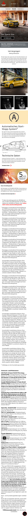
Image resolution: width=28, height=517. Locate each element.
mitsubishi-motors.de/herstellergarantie (14, 203)
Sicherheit (8, 9)
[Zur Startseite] (4, 3)
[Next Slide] (27, 146)
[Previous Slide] (1, 146)
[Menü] (24, 3)
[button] (15, 3)
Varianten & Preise (22, 9)
